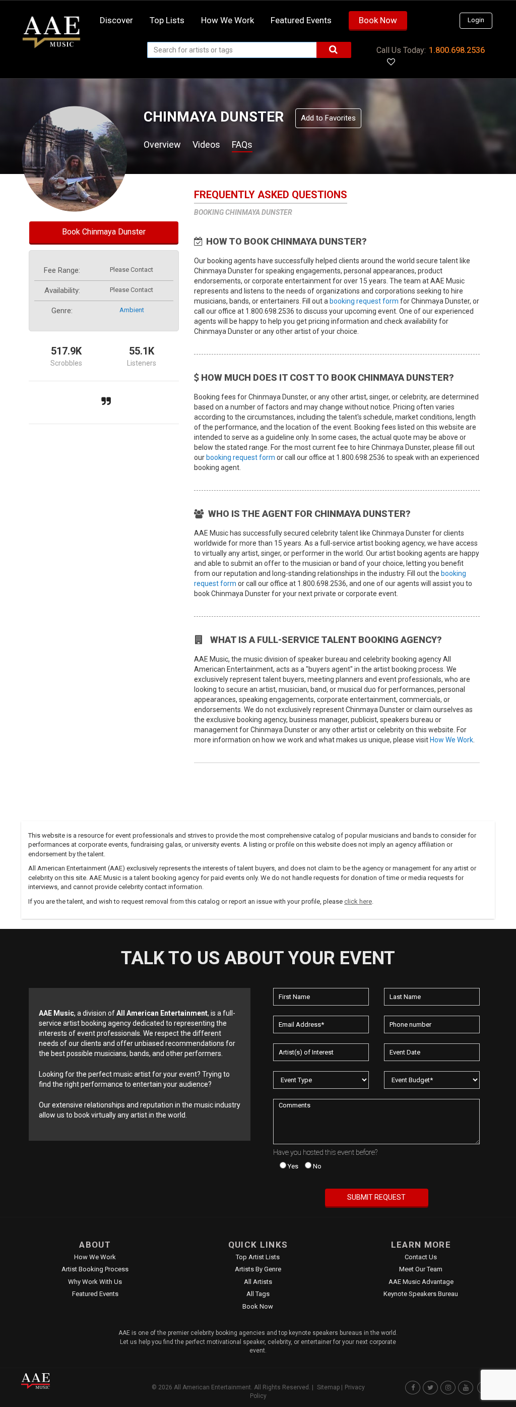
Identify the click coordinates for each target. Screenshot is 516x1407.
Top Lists (167, 20)
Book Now (378, 20)
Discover (116, 20)
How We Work (451, 740)
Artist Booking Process (94, 1269)
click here (358, 901)
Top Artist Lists (258, 1257)
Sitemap (328, 1387)
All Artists (258, 1281)
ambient (131, 310)
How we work (227, 20)
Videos (206, 144)
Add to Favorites (328, 118)
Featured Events (301, 20)
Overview (162, 144)
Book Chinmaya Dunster (104, 232)
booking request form (364, 301)
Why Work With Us (95, 1281)
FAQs (242, 144)
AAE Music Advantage (421, 1281)
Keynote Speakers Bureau (420, 1294)
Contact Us (421, 1257)
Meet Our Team (420, 1269)
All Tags (258, 1294)
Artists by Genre (258, 1269)
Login (476, 20)
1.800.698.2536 (457, 50)
